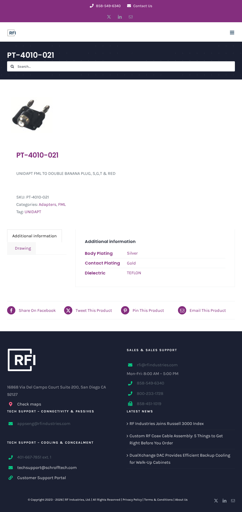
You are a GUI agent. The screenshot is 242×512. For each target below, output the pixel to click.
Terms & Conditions (158, 499)
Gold (131, 263)
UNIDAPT (33, 211)
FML (62, 204)
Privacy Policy (132, 499)
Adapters (47, 204)
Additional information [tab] (34, 235)
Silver (132, 253)
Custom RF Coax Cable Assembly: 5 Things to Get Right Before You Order (176, 439)
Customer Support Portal (41, 477)
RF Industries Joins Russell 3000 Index (167, 423)
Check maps (29, 404)
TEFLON (134, 272)
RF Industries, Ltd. (78, 499)
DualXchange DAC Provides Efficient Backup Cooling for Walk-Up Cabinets (180, 459)
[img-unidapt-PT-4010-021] (62, 115)
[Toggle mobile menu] (232, 32)
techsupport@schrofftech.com (47, 467)
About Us (181, 499)
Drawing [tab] (21, 248)
